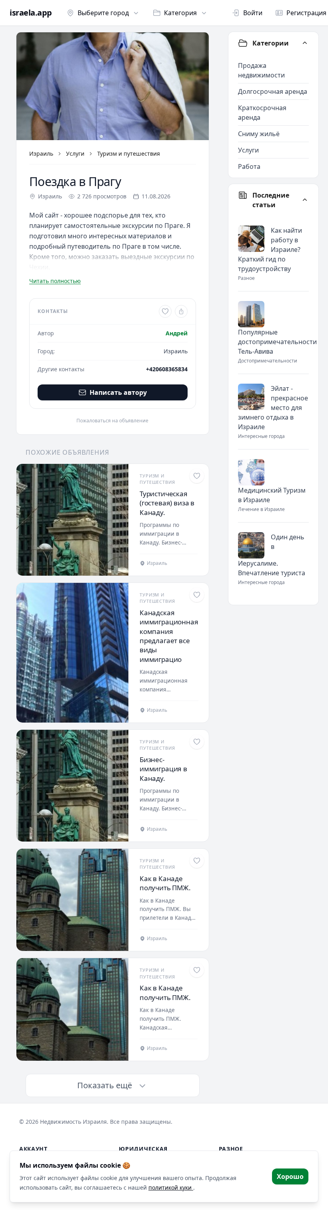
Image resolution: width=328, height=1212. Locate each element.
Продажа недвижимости (261, 70)
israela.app (31, 13)
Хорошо (290, 1176)
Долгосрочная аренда (272, 91)
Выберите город (103, 12)
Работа (249, 166)
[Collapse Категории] (305, 43)
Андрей (177, 333)
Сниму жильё (259, 133)
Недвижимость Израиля (73, 1121)
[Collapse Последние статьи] (305, 200)
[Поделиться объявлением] (181, 311)
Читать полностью (55, 281)
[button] (112, 86)
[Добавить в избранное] (165, 311)
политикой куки (170, 1187)
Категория (180, 12)
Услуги (75, 153)
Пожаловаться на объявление (112, 421)
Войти (252, 12)
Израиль (41, 153)
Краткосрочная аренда (262, 112)
